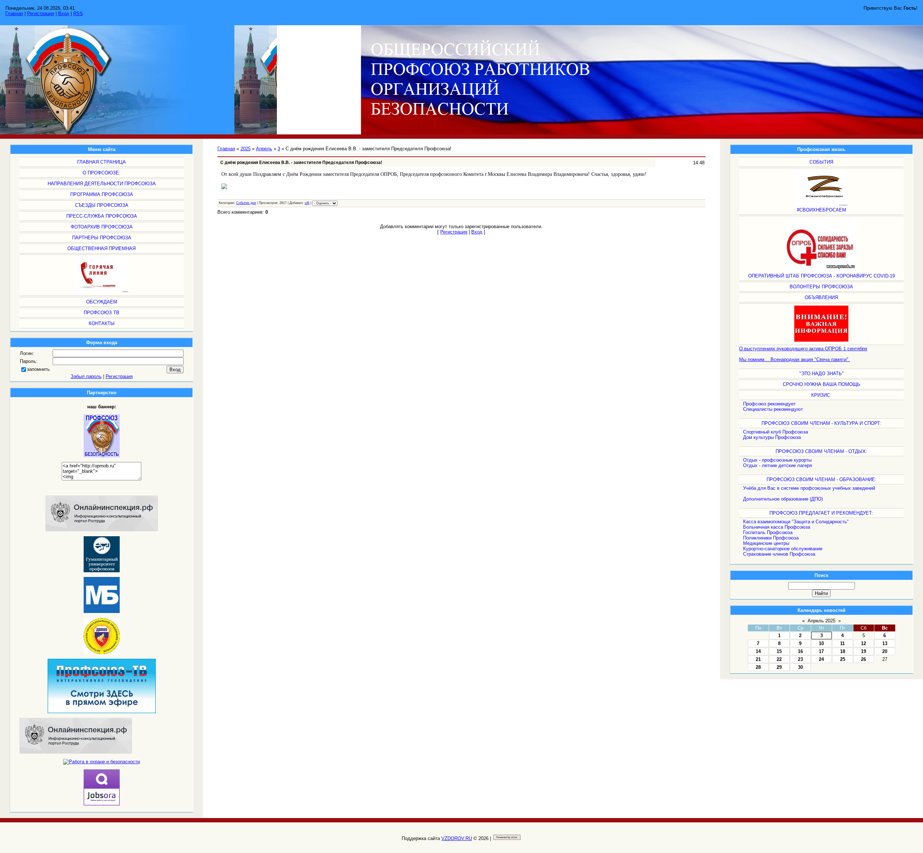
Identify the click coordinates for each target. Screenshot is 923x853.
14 (758, 651)
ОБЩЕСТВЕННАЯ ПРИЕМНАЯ (101, 248)
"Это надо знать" (821, 373)
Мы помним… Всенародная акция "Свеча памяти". (794, 359)
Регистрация (40, 13)
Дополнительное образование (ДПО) (783, 499)
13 (884, 643)
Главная (14, 13)
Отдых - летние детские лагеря (777, 465)
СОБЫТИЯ (821, 162)
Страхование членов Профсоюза (779, 554)
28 (758, 667)
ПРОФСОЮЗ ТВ (101, 312)
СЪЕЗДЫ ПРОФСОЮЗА (101, 205)
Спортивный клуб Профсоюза (775, 432)
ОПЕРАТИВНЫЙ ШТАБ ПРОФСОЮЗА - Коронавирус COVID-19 (821, 276)
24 (821, 659)
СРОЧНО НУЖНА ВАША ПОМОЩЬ (821, 384)
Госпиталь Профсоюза (767, 532)
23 (800, 659)
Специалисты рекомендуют (773, 409)
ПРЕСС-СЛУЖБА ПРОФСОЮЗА (101, 216)
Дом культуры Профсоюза (772, 437)
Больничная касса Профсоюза (776, 527)
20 (884, 651)
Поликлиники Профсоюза (771, 538)
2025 (245, 148)
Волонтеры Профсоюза (821, 286)
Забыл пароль (86, 376)
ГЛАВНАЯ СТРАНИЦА (101, 162)
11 (842, 643)
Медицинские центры (766, 543)
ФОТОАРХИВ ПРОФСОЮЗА (102, 227)
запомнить (38, 369)
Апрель (264, 148)
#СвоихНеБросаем (821, 210)
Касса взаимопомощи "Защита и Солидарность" (796, 521)
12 (863, 643)
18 (842, 651)
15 (779, 651)
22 (779, 659)
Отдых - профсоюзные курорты (777, 460)
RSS (78, 13)
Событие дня (246, 203)
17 (821, 651)
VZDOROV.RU (456, 838)
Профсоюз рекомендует (769, 403)
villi (307, 203)
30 (800, 667)
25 (842, 659)
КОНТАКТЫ (102, 323)
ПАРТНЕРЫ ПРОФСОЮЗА (101, 237)
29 (779, 667)
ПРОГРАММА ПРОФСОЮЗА (101, 194)
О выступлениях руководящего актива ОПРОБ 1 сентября (803, 348)
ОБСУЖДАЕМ (101, 302)
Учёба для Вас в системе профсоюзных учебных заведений (809, 488)
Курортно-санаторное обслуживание (782, 548)
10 (821, 643)
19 (863, 651)
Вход (63, 13)
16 (800, 651)
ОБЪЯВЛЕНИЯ (821, 297)
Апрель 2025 (821, 620)
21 (758, 659)
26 (863, 659)
